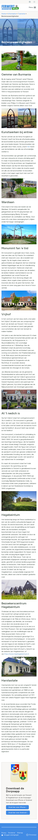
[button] (32, 7)
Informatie (12, 14)
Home (3, 14)
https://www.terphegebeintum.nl (16, 654)
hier (28, 147)
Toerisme (21, 14)
